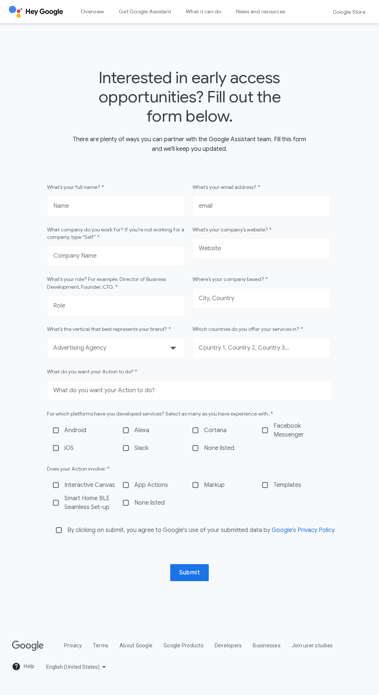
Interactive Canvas (89, 485)
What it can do (203, 11)
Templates (287, 485)
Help (28, 666)
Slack (141, 448)
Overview (92, 11)
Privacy (73, 645)
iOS (69, 448)
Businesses (267, 645)
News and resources (260, 11)
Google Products (184, 645)
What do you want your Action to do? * (92, 371)
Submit (189, 572)
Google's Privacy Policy (303, 530)
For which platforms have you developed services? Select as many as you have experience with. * (160, 413)
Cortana (215, 430)
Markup (214, 485)
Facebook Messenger (289, 430)
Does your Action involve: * (78, 468)
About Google (136, 645)
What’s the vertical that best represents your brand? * (109, 329)
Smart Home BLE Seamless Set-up (87, 503)
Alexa (141, 430)
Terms (100, 645)
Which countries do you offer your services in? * (247, 329)
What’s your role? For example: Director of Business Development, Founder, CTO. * (106, 283)
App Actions (151, 485)
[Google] (28, 646)
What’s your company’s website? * (231, 229)
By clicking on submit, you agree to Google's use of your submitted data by (201, 530)
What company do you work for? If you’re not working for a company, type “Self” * (115, 233)
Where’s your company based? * (230, 279)
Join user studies (312, 645)
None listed (219, 448)
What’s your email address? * (226, 187)
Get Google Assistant (145, 11)
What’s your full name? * (75, 187)
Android (75, 430)
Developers (228, 645)
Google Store (349, 12)
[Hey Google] (36, 12)
